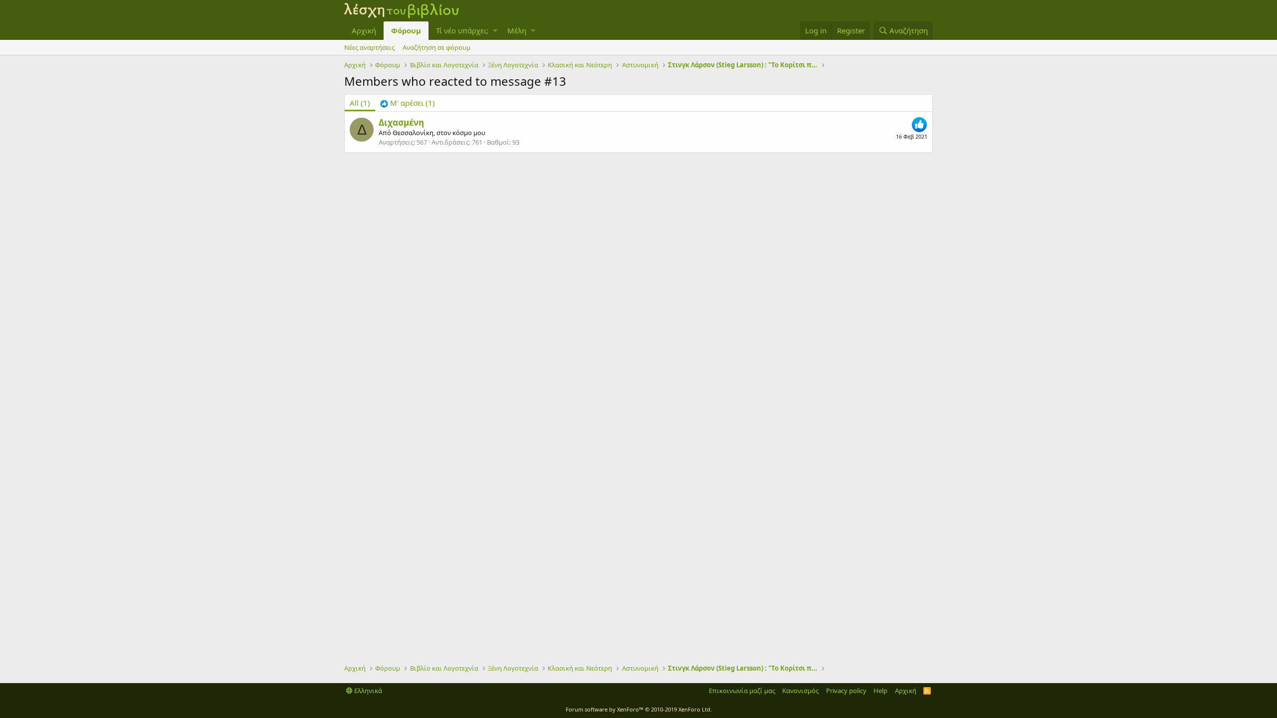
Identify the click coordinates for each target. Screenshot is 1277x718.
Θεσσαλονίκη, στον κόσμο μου (439, 132)
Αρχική (364, 30)
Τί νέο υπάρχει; (462, 30)
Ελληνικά (367, 690)
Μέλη (516, 30)
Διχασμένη (401, 122)
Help (880, 690)
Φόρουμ (406, 30)
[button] (495, 30)
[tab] (407, 103)
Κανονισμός (800, 690)
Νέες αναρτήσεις (369, 47)
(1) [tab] (360, 103)
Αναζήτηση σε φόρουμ (436, 47)
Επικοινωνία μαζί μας (742, 690)
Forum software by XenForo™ (639, 709)
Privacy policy (846, 690)
